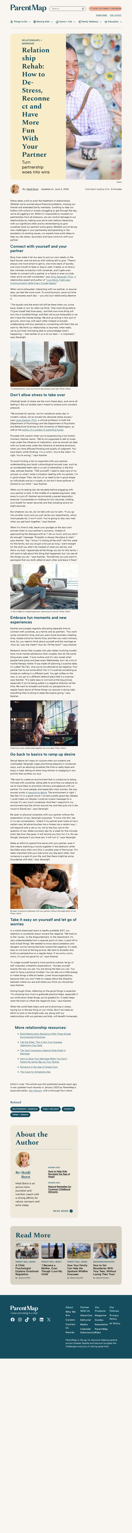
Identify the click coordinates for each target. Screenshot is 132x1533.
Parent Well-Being (25, 1262)
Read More (61, 1211)
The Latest (116, 15)
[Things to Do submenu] (29, 21)
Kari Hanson (35, 1090)
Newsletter (101, 1324)
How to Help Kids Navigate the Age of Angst (59, 1174)
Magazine (100, 1315)
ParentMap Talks (101, 1331)
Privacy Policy (114, 1317)
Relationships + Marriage (32, 42)
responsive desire (37, 792)
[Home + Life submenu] (74, 21)
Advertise (86, 1315)
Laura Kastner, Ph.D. (26, 420)
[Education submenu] (121, 21)
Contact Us (71, 1326)
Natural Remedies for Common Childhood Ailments (59, 1189)
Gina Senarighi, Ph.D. (62, 276)
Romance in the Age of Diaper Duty (39, 1067)
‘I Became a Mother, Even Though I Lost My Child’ (51, 1270)
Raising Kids (54, 1167)
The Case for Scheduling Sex (35, 1071)
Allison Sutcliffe (76, 1278)
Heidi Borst (32, 189)
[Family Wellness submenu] (101, 21)
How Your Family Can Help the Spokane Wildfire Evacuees (77, 1270)
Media (84, 1324)
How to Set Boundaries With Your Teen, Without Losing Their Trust (104, 1270)
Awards (70, 1332)
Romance (68, 1109)
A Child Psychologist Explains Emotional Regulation (26, 1270)
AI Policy (115, 1323)
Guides (99, 1320)
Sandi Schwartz (102, 1278)
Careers (70, 1319)
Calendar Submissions (88, 1331)
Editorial (85, 1320)
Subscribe (101, 15)
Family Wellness (51, 1109)
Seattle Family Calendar (107, 8)
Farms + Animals (20, 1115)
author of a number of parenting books (42, 429)
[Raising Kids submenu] (52, 21)
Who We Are (71, 1313)
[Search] (82, 8)
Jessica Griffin (24, 1278)
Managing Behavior (103, 1262)
